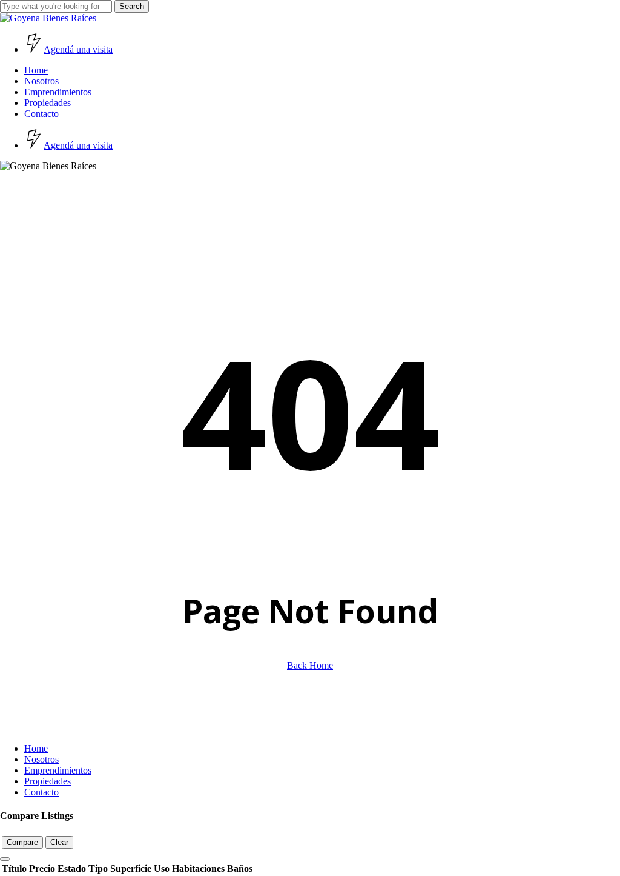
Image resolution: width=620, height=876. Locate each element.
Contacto (41, 792)
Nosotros (41, 759)
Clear (59, 842)
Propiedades (47, 781)
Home (36, 748)
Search (131, 6)
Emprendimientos (57, 770)
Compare (22, 842)
